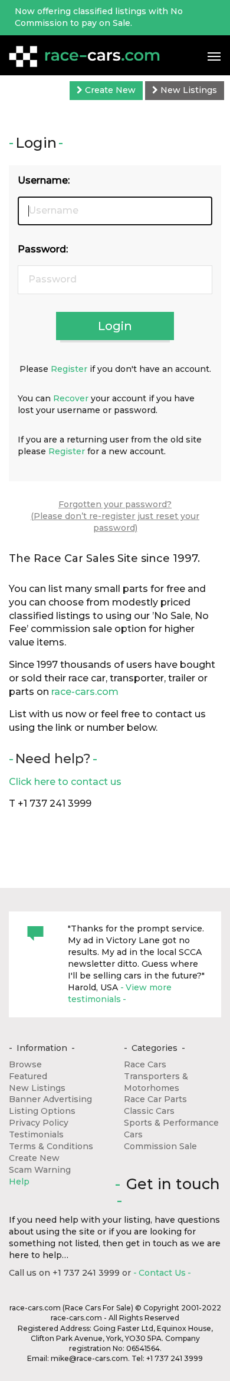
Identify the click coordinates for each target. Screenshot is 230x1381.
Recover (70, 398)
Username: (44, 180)
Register (69, 369)
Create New (109, 90)
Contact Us (162, 1272)
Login (115, 326)
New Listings (187, 90)
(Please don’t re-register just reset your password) (115, 522)
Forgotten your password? (115, 504)
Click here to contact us (65, 781)
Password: (43, 249)
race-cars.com (85, 691)
